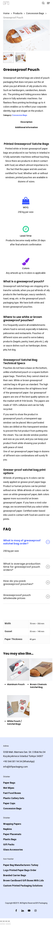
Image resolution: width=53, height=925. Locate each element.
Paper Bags (9, 782)
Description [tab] (26, 122)
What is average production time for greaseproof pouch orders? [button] (21, 567)
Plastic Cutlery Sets (13, 798)
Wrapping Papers (12, 824)
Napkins (7, 829)
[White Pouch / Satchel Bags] (18, 706)
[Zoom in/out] (1, 921)
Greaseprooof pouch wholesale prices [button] (17, 596)
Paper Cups (9, 803)
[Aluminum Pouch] (18, 669)
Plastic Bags (9, 839)
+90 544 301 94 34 (12, 761)
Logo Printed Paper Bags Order (19, 870)
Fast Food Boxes (12, 793)
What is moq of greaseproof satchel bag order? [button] (22, 542)
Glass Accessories (13, 849)
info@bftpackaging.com (15, 766)
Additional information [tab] (26, 127)
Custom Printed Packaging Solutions (23, 885)
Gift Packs (8, 844)
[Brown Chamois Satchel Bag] (41, 669)
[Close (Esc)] (9, 921)
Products (18, 13)
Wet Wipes (8, 788)
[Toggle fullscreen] (4, 921)
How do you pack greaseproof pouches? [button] (18, 582)
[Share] (6, 921)
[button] (48, 3)
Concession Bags (35, 13)
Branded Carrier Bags (14, 875)
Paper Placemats (12, 834)
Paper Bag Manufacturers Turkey (20, 865)
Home (6, 13)
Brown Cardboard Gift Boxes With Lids (23, 880)
